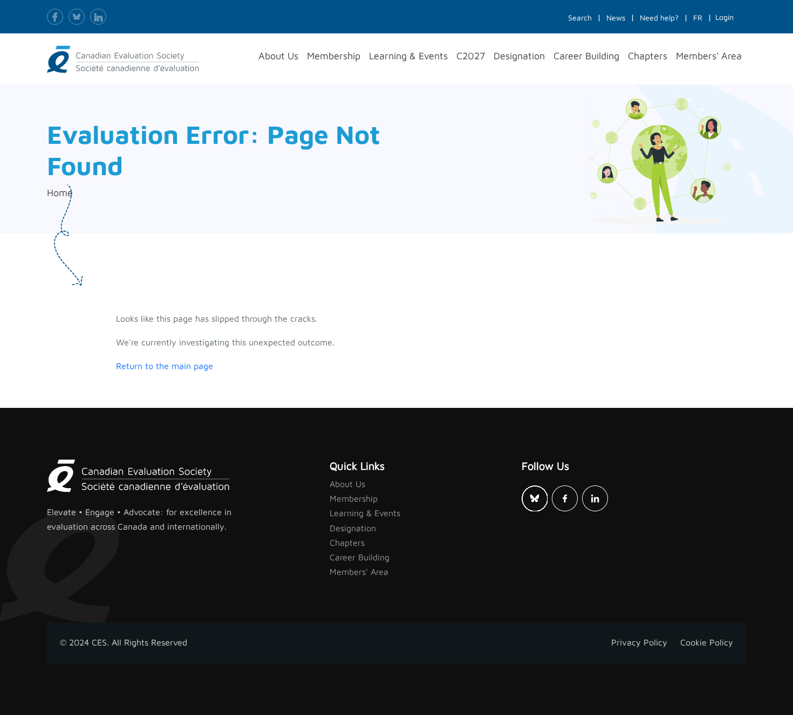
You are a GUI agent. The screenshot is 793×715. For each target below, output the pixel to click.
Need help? (659, 17)
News (615, 17)
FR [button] (697, 17)
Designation (353, 528)
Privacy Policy (639, 642)
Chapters (347, 542)
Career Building (359, 557)
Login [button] (724, 17)
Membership (354, 498)
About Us (347, 484)
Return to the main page (164, 366)
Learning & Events (365, 513)
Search (580, 17)
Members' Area (359, 572)
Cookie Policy (706, 642)
